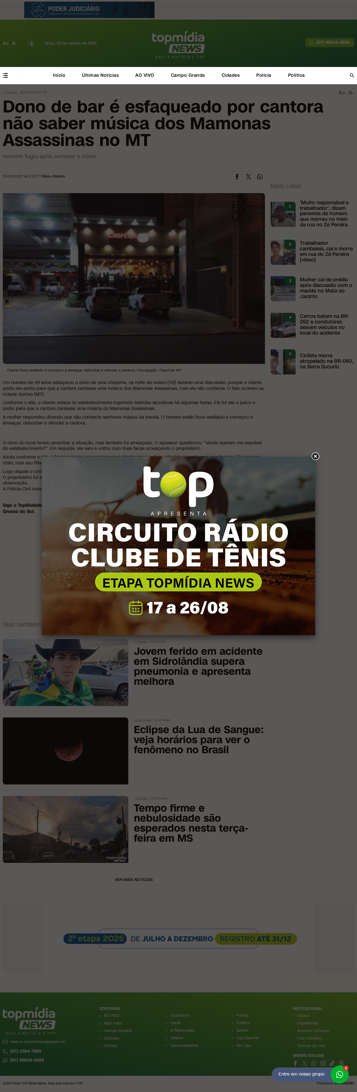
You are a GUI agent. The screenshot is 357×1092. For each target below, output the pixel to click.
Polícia (263, 75)
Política (296, 75)
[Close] (315, 457)
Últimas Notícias (100, 75)
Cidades (231, 75)
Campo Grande (188, 75)
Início (59, 75)
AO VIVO (144, 75)
